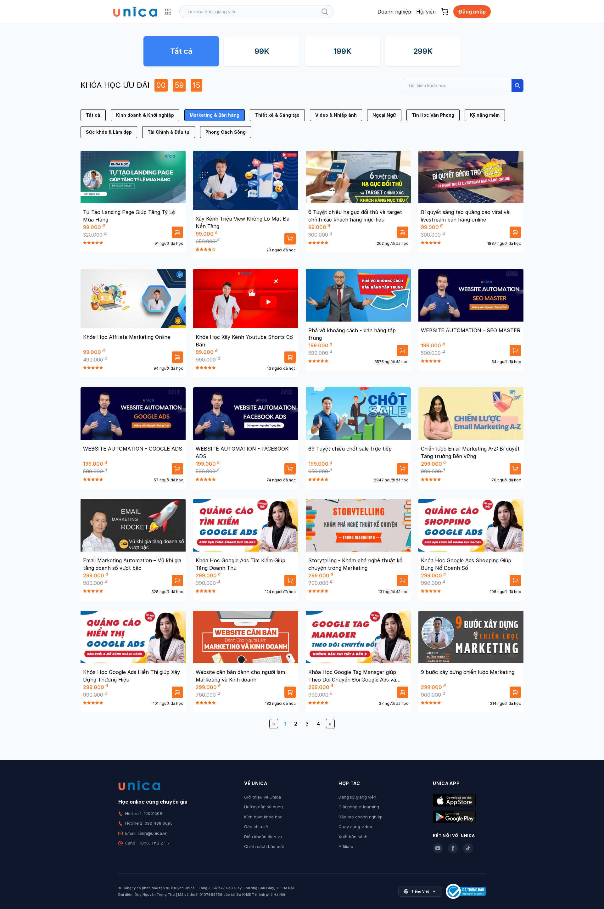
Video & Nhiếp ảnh (336, 115)
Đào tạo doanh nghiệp (360, 816)
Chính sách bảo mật (264, 846)
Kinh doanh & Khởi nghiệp (145, 115)
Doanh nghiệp (394, 11)
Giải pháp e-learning (358, 806)
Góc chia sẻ (256, 826)
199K (342, 51)
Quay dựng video (355, 826)
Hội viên (426, 11)
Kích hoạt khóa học (263, 816)
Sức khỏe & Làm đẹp (109, 132)
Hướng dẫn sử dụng (263, 806)
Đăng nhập (472, 11)
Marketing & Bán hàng (214, 115)
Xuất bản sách (352, 836)
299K (423, 51)
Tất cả (181, 51)
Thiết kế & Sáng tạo (277, 115)
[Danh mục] (168, 12)
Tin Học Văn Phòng (433, 115)
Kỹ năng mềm (485, 115)
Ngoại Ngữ (384, 115)
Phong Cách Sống (225, 132)
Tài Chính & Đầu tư (169, 132)
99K (261, 51)
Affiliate (345, 846)
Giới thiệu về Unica (262, 797)
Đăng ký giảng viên (357, 797)
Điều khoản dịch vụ (263, 836)
